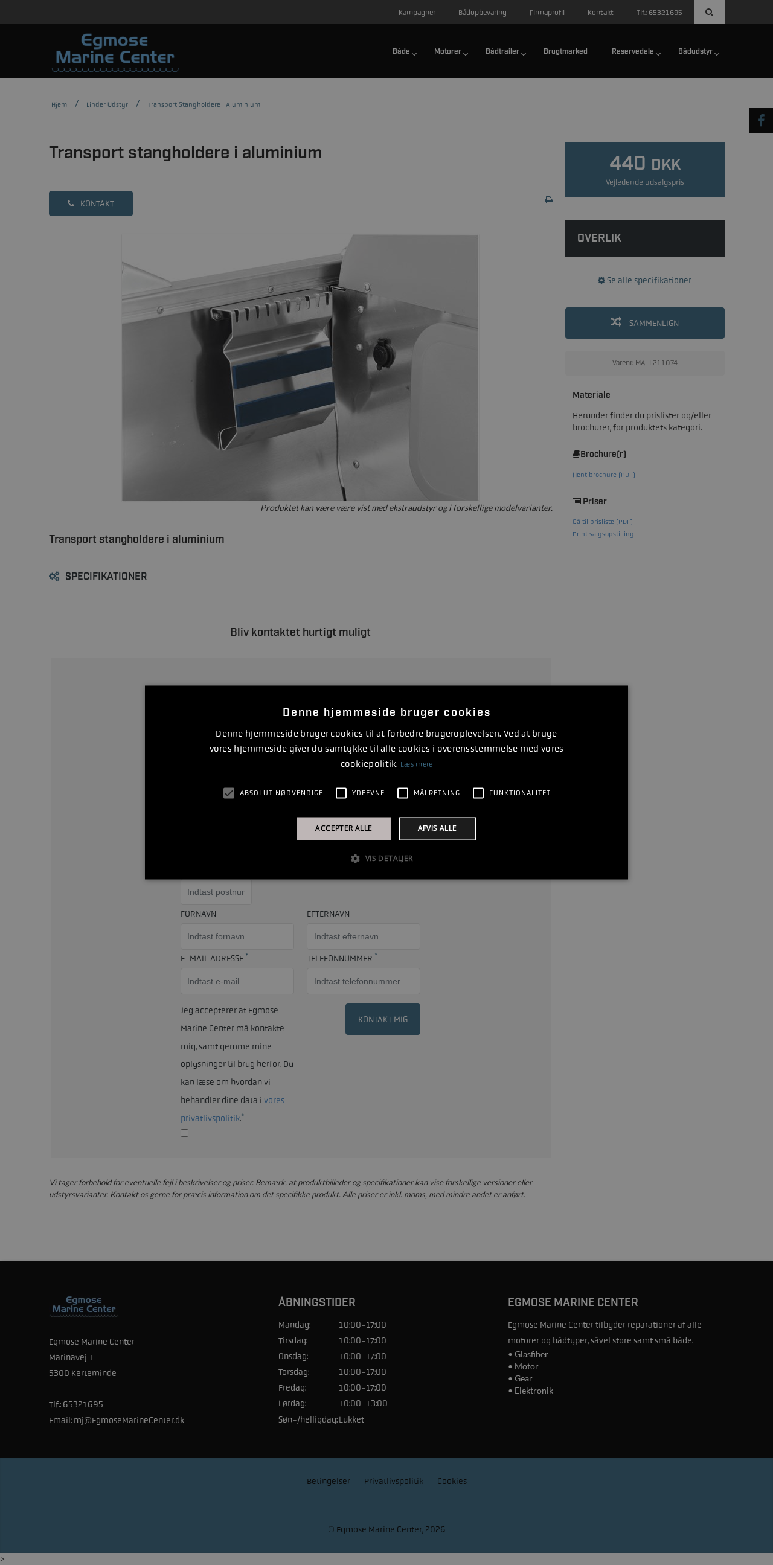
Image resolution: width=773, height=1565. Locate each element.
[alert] (386, 782)
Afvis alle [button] (437, 828)
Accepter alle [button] (343, 828)
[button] (386, 859)
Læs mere (416, 764)
